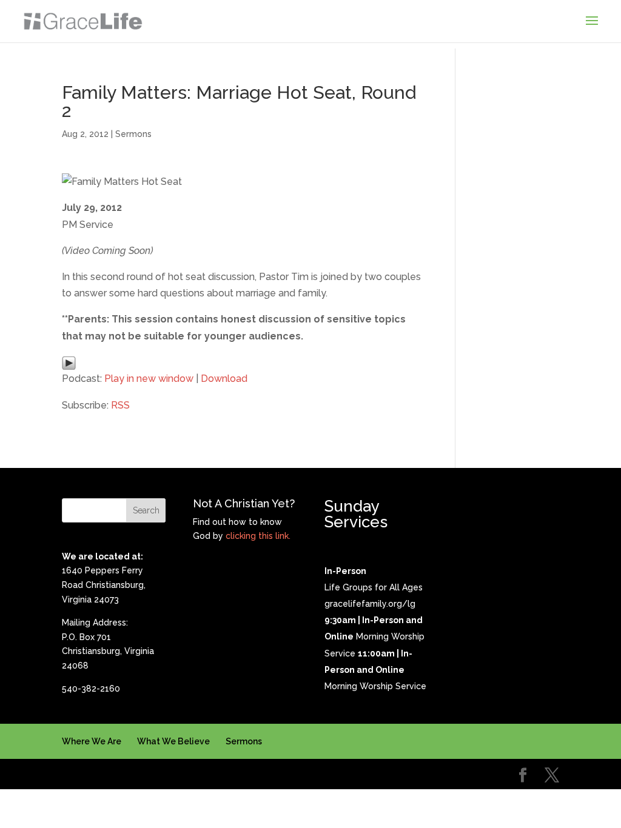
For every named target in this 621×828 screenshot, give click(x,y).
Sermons (133, 134)
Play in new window (148, 378)
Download (224, 378)
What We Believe (173, 741)
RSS (120, 405)
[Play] (69, 362)
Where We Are (91, 741)
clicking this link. (258, 536)
